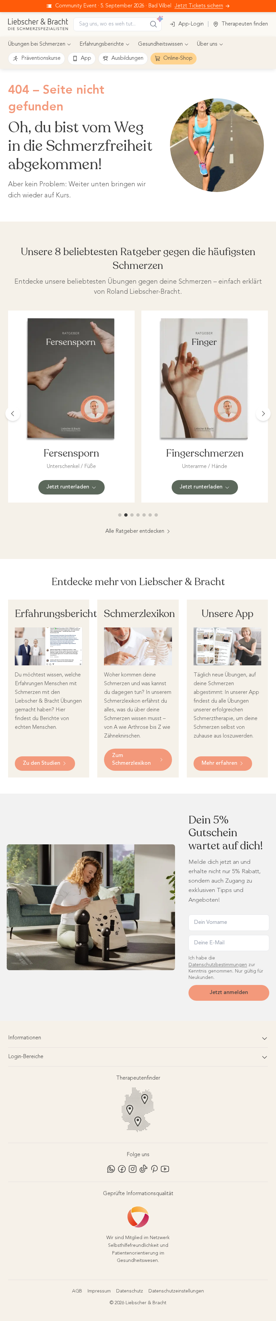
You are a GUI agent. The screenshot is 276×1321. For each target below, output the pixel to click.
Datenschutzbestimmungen (217, 964)
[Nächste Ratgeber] (263, 413)
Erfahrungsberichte (101, 44)
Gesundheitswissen (160, 44)
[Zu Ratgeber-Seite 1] (120, 515)
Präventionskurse (41, 58)
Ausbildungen (127, 58)
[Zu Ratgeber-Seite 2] (126, 515)
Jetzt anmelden (229, 992)
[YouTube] (165, 1169)
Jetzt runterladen (67, 487)
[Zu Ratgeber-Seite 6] (150, 515)
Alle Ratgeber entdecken (134, 531)
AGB (77, 1291)
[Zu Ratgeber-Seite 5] (144, 515)
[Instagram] (132, 1169)
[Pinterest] (154, 1169)
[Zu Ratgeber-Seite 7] (156, 515)
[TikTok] (143, 1169)
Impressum (99, 1291)
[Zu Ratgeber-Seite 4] (138, 515)
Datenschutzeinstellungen (176, 1291)
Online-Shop (178, 58)
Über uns (207, 44)
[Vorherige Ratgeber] (12, 413)
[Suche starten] (153, 24)
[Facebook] (122, 1169)
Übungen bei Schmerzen (36, 44)
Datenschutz (129, 1291)
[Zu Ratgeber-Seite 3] (132, 515)
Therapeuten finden (244, 24)
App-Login (191, 24)
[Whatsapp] (111, 1169)
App (86, 58)
